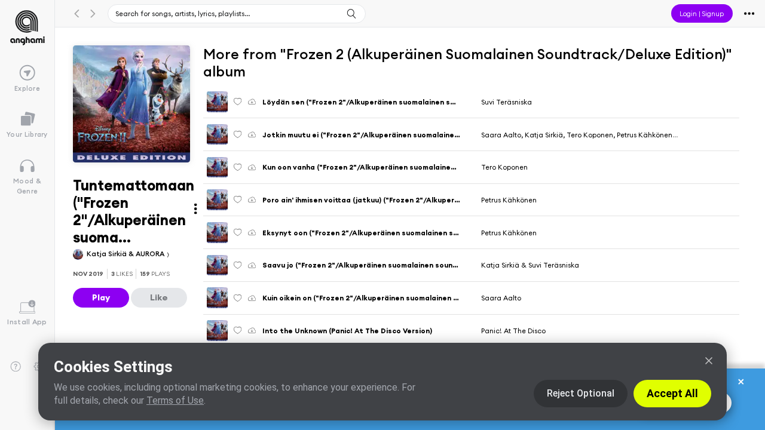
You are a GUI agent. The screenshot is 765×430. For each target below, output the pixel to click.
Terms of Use (175, 400)
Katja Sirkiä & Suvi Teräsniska (530, 264)
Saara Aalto (501, 297)
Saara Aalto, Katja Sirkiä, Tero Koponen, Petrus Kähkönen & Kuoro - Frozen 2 (608, 134)
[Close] (708, 360)
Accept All (672, 393)
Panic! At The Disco (513, 330)
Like (159, 297)
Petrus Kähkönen (509, 199)
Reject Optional (580, 393)
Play (101, 297)
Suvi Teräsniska (506, 101)
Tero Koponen (504, 166)
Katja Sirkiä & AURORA (126, 253)
